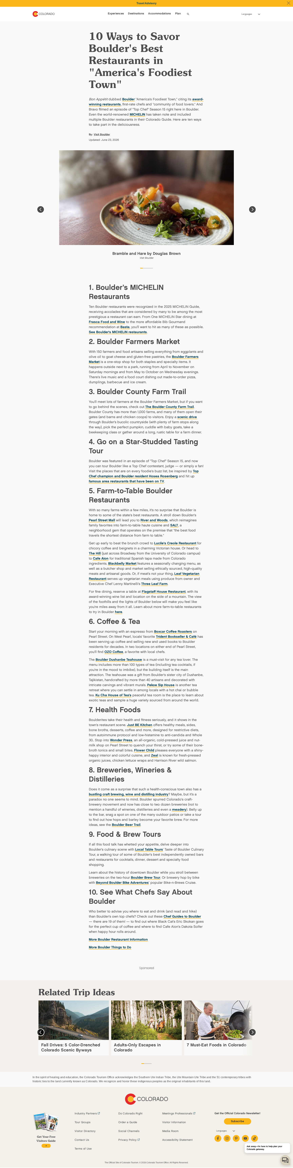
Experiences (116, 13)
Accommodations (159, 13)
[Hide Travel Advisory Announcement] (288, 3)
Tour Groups (83, 1122)
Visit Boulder (102, 134)
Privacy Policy (127, 1140)
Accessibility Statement (177, 1140)
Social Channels (128, 1131)
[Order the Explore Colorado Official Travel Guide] (46, 1146)
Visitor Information (174, 1122)
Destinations (136, 13)
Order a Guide (127, 1122)
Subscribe (237, 1121)
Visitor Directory (85, 1131)
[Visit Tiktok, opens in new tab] (254, 1138)
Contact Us (82, 1140)
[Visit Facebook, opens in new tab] (217, 1138)
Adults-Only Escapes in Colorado (137, 1047)
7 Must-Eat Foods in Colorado (216, 1045)
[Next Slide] (252, 209)
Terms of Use (83, 1149)
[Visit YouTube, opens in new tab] (245, 1138)
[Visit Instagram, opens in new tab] (227, 1138)
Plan (178, 13)
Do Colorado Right (130, 1113)
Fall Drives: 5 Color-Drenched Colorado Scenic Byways (70, 1047)
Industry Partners (86, 1113)
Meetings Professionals (177, 1113)
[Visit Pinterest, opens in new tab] (236, 1138)
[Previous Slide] (40, 209)
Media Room (170, 1131)
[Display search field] (188, 14)
